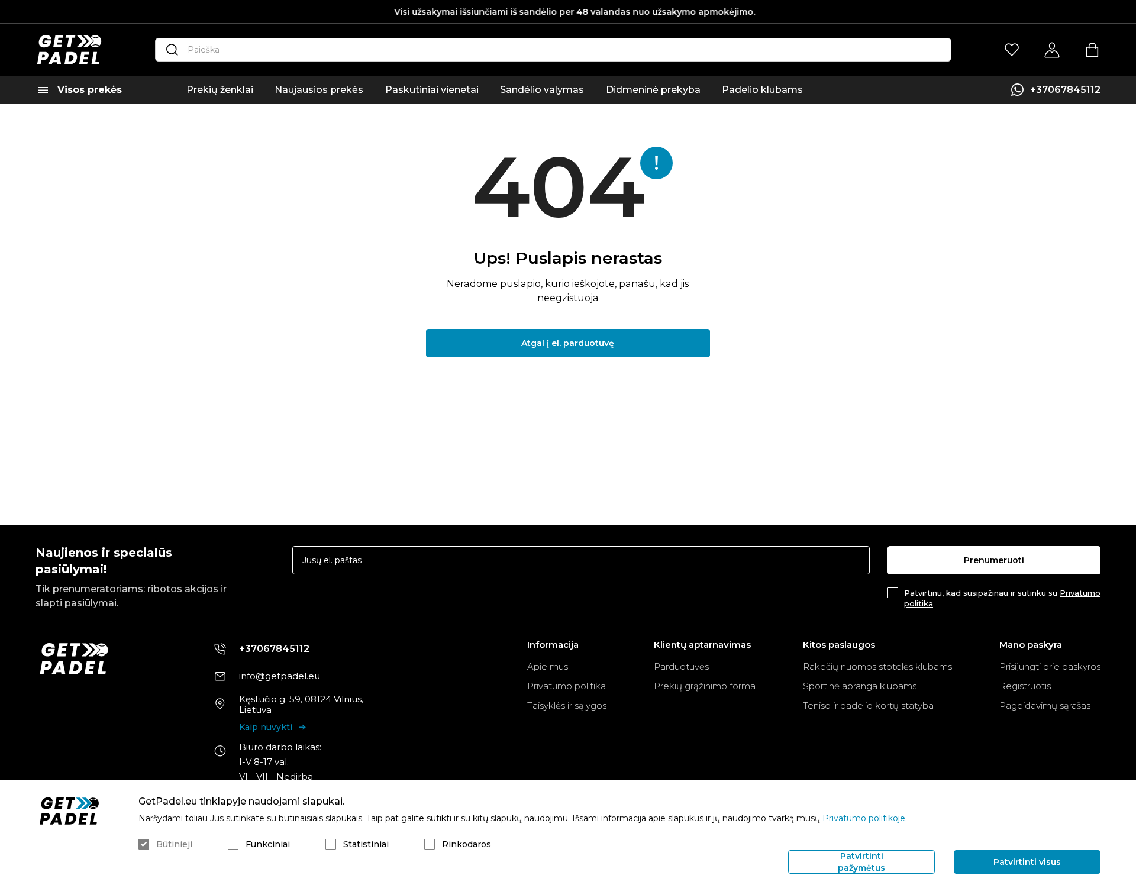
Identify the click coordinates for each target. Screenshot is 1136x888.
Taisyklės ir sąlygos (566, 705)
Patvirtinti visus (1027, 862)
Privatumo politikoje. (864, 818)
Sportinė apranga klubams (859, 686)
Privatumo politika (566, 686)
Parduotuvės (681, 666)
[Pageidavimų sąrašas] (1011, 49)
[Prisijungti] (1052, 49)
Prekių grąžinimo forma (705, 686)
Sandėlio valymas (542, 89)
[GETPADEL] (69, 49)
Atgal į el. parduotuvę (567, 343)
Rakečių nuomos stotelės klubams (877, 666)
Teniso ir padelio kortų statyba (868, 705)
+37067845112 (1065, 89)
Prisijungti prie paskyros (1049, 666)
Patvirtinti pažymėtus (861, 862)
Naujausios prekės (319, 89)
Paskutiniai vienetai (432, 89)
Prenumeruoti (994, 560)
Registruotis (1025, 686)
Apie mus (547, 666)
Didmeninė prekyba (653, 89)
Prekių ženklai (219, 89)
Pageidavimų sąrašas (1044, 705)
